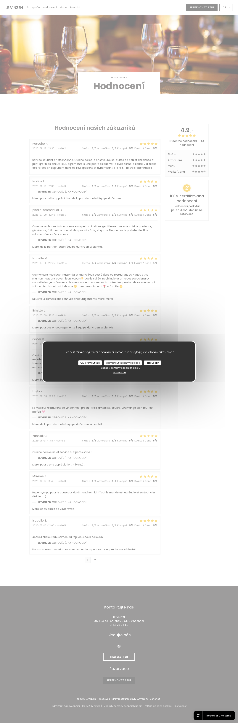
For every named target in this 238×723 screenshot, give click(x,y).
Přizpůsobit (152, 363)
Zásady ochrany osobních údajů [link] (120, 368)
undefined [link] (119, 372)
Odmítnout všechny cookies (123, 363)
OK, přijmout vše (90, 363)
